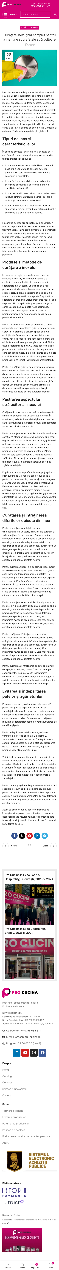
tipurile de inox (30, 151)
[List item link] (29, 1070)
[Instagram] (34, 1053)
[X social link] (22, 836)
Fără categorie (29, 27)
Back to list (29, 846)
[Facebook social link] (14, 836)
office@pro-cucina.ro (28, 1036)
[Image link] (20, 992)
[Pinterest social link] (29, 836)
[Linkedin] (16, 1053)
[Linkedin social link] (37, 836)
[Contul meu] (55, 14)
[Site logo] (12, 4)
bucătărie (11, 531)
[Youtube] (25, 1053)
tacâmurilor (13, 637)
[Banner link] (29, 904)
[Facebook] (42, 1053)
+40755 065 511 (31, 1030)
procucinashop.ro (35, 813)
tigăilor (24, 566)
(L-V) (41, 6)
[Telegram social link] (45, 836)
